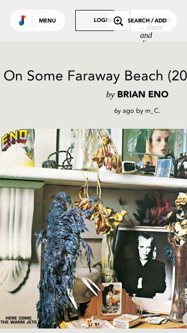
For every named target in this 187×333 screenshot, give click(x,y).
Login (103, 20)
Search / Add (147, 21)
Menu (47, 21)
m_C (152, 110)
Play (100, 229)
